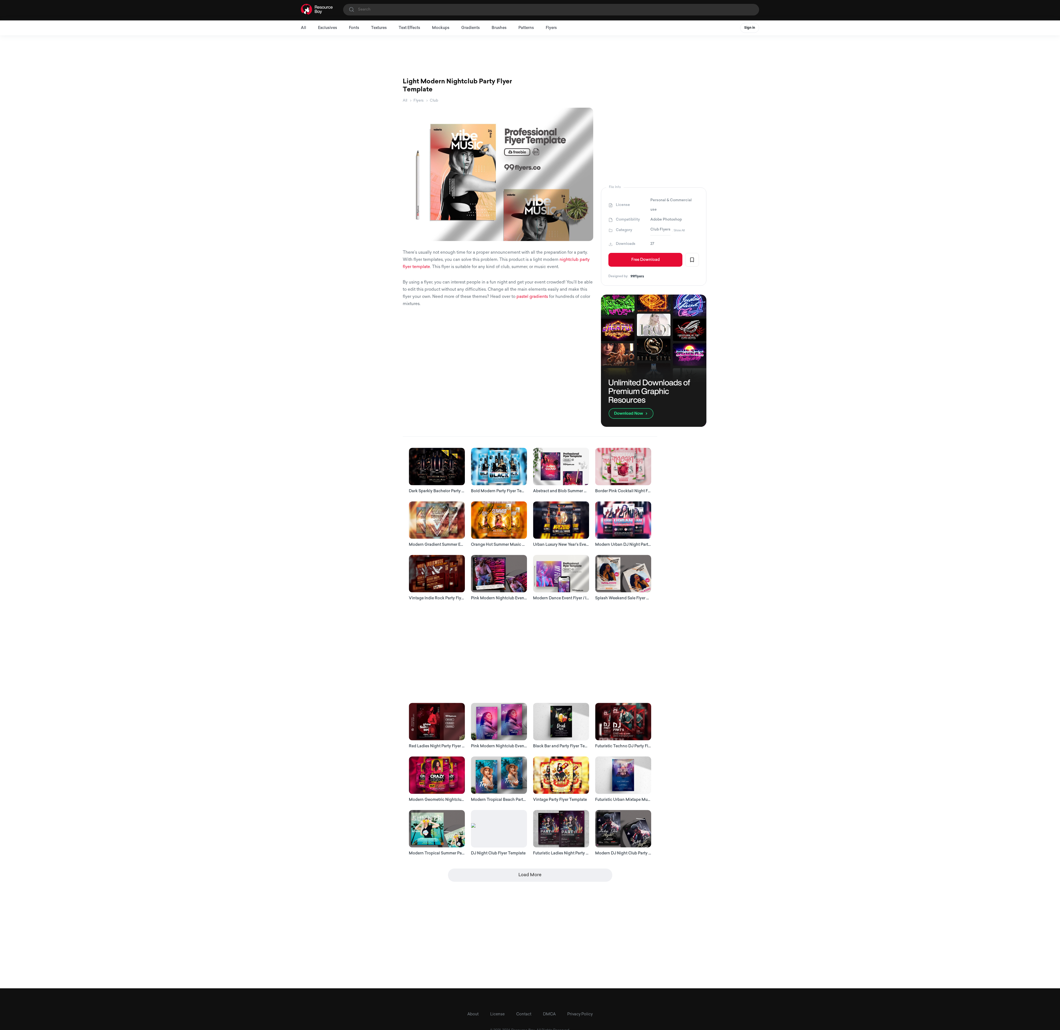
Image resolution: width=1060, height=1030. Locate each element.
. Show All (678, 230)
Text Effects (409, 28)
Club (434, 100)
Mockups (440, 28)
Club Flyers (660, 229)
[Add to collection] (692, 260)
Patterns (526, 28)
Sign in (749, 28)
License (497, 1014)
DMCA (549, 1014)
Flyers (551, 28)
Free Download (645, 260)
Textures (379, 28)
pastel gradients (532, 297)
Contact (523, 1014)
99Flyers (637, 276)
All (303, 28)
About (473, 1014)
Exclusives (327, 28)
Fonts (354, 28)
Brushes (499, 28)
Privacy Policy (580, 1014)
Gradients (470, 28)
